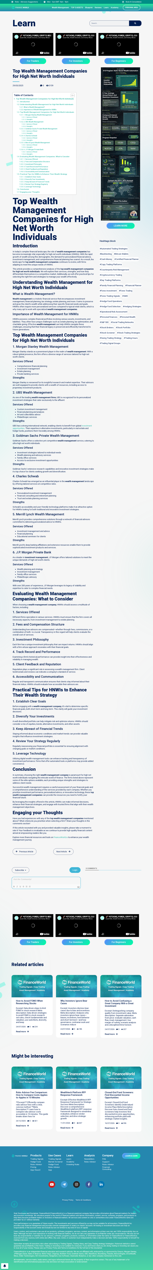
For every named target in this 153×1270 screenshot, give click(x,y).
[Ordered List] (26, 886)
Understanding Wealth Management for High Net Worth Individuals (46, 104)
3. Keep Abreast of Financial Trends (36, 182)
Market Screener (55, 1162)
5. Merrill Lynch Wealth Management (37, 142)
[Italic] (17, 886)
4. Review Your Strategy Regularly (36, 184)
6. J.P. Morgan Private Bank (33, 149)
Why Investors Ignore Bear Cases (73, 1002)
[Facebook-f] (88, 1184)
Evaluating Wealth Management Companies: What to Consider (45, 157)
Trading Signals (36, 1159)
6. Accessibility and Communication (36, 171)
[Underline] (20, 886)
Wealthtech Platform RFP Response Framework (73, 1093)
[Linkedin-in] (101, 1184)
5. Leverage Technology (32, 187)
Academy (70, 1162)
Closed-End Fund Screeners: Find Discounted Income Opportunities (119, 1095)
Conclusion (24, 189)
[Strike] (23, 886)
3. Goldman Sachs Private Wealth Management (40, 129)
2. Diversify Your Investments (34, 179)
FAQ (104, 1159)
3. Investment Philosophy (33, 164)
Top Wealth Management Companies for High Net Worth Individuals (45, 99)
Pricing (33, 1167)
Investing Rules (72, 1164)
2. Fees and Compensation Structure (37, 161)
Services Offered (31, 117)
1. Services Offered (31, 159)
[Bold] (14, 886)
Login (75, 870)
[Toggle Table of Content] (71, 95)
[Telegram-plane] (64, 1184)
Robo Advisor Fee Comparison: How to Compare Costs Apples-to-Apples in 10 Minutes (32, 1095)
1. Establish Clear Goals (32, 177)
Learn (68, 1159)
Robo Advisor (36, 1164)
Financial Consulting (106, 1168)
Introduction (25, 102)
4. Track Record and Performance (36, 167)
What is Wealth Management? (34, 107)
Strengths (29, 119)
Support (105, 1162)
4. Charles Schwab (30, 136)
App (50, 1170)
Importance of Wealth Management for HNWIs (40, 109)
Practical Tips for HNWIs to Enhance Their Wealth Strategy (43, 174)
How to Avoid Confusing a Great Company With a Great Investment (119, 1003)
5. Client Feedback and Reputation (36, 169)
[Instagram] (76, 1184)
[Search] (135, 23)
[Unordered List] (29, 886)
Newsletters (89, 1159)
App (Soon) (35, 1170)
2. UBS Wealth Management (33, 122)
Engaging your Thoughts (30, 192)
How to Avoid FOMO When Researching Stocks (29, 1002)
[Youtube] (51, 1184)
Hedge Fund (35, 1162)
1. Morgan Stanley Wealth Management (38, 115)
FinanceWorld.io (61, 837)
